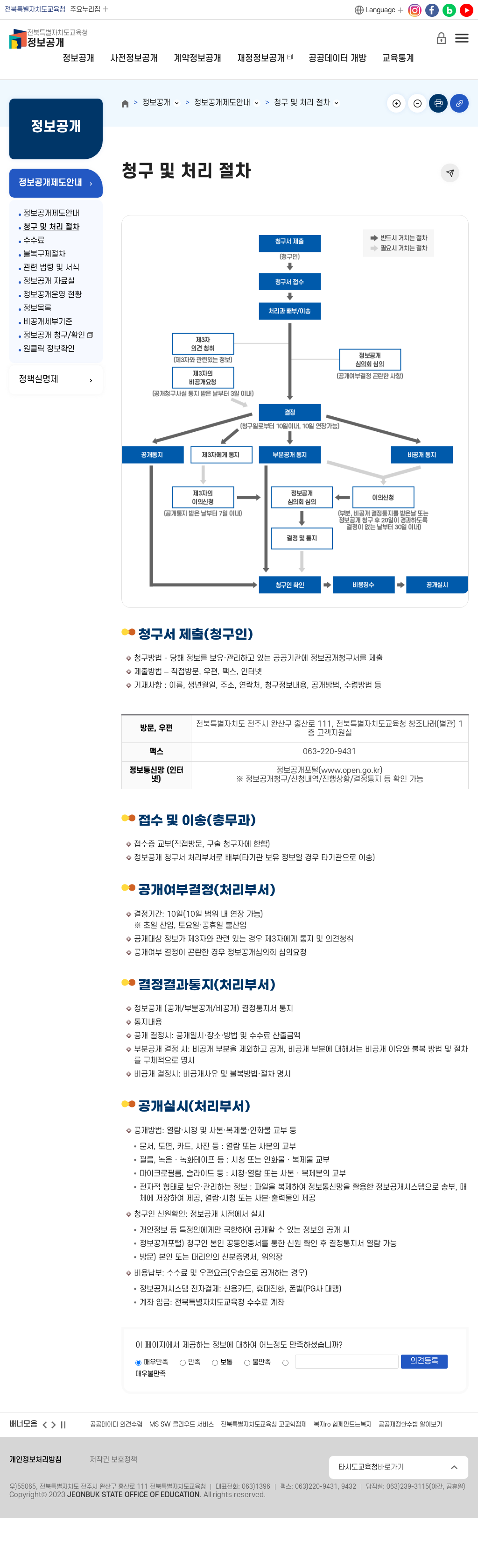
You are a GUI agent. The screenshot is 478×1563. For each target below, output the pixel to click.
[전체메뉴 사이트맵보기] (462, 38)
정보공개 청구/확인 (54, 335)
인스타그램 (415, 11)
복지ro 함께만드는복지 (343, 1424)
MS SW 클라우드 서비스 (181, 1424)
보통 (226, 1362)
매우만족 (156, 1362)
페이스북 (432, 11)
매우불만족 (150, 1374)
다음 (53, 1424)
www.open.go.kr (350, 770)
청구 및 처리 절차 (51, 227)
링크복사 (459, 103)
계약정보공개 (197, 59)
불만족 (262, 1362)
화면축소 (417, 103)
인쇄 (438, 103)
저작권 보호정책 (113, 1460)
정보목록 (37, 308)
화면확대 (396, 103)
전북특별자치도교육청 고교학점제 (264, 1424)
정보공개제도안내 (50, 183)
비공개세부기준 (47, 322)
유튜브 (466, 11)
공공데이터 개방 (337, 59)
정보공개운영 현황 (52, 295)
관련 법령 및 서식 (51, 268)
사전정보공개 (134, 59)
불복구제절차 (44, 254)
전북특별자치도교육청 (35, 10)
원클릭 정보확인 (49, 349)
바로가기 (371, 1467)
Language (380, 10)
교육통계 (398, 59)
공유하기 (450, 173)
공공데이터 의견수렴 (116, 1424)
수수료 (33, 240)
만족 (194, 1362)
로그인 (441, 38)
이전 (44, 1424)
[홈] (125, 103)
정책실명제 (38, 380)
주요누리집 (85, 10)
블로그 (449, 11)
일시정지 (63, 1424)
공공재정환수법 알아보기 (410, 1424)
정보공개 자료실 (49, 281)
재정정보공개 (261, 59)
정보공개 (78, 59)
